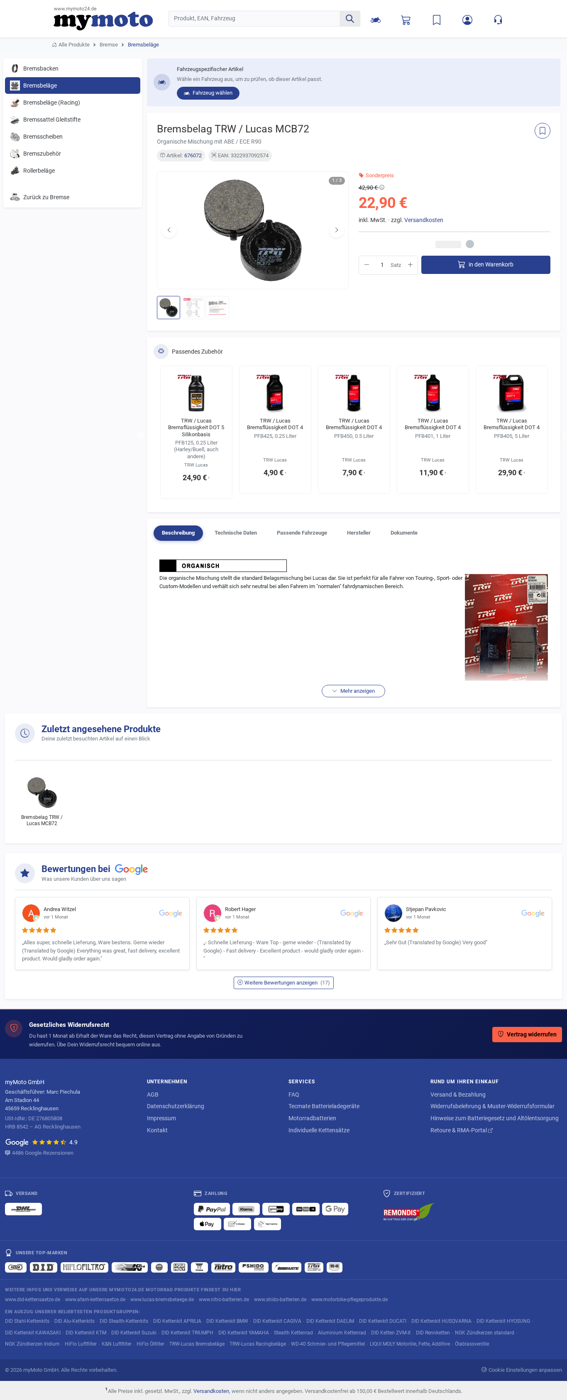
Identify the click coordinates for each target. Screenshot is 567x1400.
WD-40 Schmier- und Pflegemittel (328, 1344)
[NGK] (159, 1267)
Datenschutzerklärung (175, 1106)
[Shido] (254, 1267)
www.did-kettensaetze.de (32, 1299)
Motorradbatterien (312, 1118)
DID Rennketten (433, 1332)
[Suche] (350, 19)
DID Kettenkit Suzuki (133, 1332)
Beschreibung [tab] (178, 533)
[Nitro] (223, 1267)
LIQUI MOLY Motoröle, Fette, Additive (410, 1344)
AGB (153, 1094)
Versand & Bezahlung (458, 1094)
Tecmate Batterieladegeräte (323, 1106)
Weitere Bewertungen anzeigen (287, 983)
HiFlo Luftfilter (81, 1344)
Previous (141, 436)
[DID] (43, 1267)
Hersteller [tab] (359, 533)
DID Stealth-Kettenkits (124, 1321)
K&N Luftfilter (117, 1344)
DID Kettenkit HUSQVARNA (441, 1321)
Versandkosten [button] (423, 220)
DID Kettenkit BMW (227, 1321)
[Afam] (16, 1267)
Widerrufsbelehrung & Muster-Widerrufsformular (492, 1106)
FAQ (293, 1094)
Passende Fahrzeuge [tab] (302, 533)
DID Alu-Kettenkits (74, 1321)
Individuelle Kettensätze (318, 1130)
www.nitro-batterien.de (224, 1299)
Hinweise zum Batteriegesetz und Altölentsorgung (494, 1118)
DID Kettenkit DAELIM (330, 1321)
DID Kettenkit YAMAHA (243, 1332)
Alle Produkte (74, 45)
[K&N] (130, 1267)
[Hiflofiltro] (84, 1267)
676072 (193, 155)
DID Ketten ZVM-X (391, 1332)
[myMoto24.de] (111, 19)
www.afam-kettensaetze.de (95, 1299)
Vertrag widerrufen (532, 1034)
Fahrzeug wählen (211, 93)
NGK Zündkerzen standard (484, 1332)
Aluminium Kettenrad (342, 1332)
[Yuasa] (199, 1267)
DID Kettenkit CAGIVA (277, 1321)
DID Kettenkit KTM (86, 1332)
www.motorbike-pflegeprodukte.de (349, 1299)
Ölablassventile (472, 1344)
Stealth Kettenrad (293, 1332)
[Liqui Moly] (179, 1267)
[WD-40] (334, 1267)
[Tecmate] (286, 1267)
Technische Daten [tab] (236, 533)
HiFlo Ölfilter (150, 1344)
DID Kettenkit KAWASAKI (33, 1332)
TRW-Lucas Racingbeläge (258, 1344)
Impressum (161, 1118)
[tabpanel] (354, 627)
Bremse (109, 45)
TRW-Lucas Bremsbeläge (197, 1344)
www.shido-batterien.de (280, 1299)
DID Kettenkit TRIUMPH (187, 1332)
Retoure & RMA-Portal (459, 1130)
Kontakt (157, 1130)
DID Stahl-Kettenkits (27, 1321)
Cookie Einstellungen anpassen (525, 1370)
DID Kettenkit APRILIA (177, 1321)
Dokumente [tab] (404, 533)
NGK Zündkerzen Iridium (32, 1344)
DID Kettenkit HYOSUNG (503, 1321)
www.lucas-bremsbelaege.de (162, 1299)
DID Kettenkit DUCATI (382, 1321)
